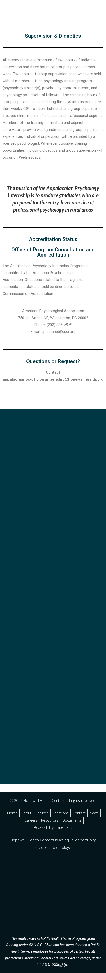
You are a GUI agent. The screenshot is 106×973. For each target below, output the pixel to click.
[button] (90, 13)
